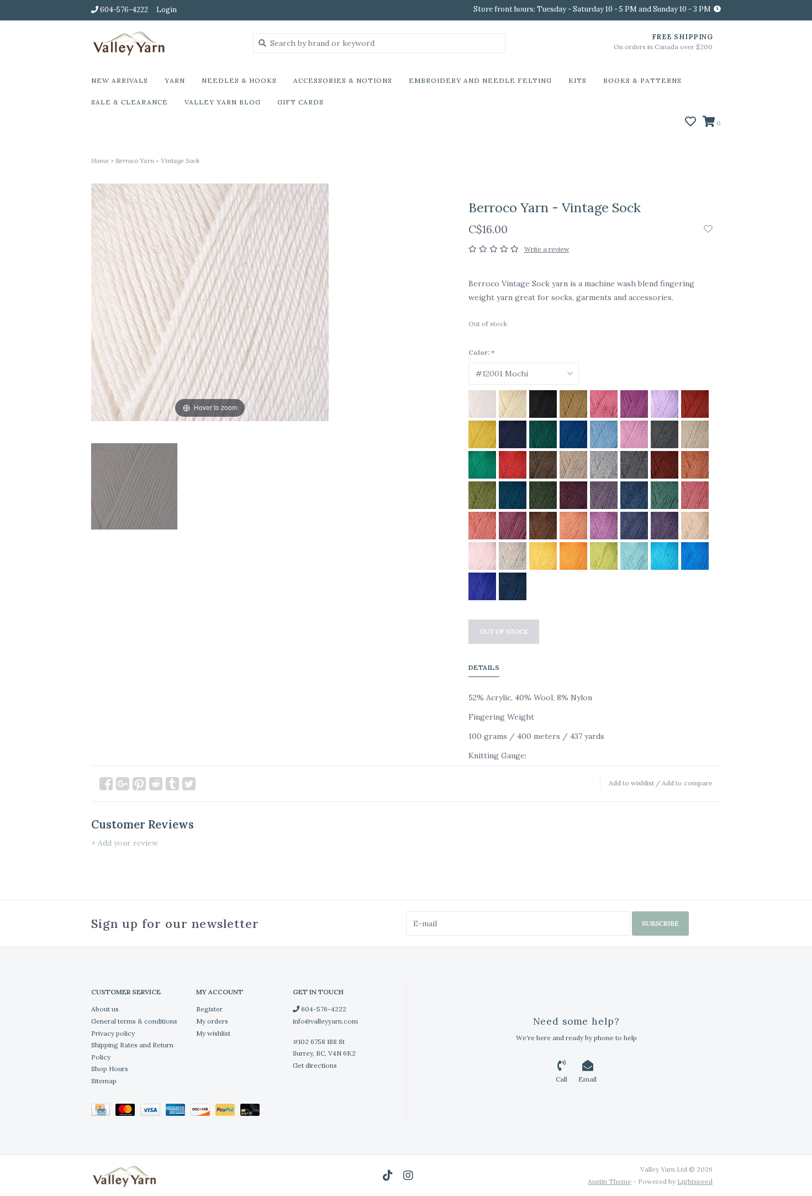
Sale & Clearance (129, 102)
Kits (577, 80)
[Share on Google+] (122, 783)
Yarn (175, 80)
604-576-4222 (322, 1009)
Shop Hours (109, 1068)
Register (209, 1009)
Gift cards (300, 102)
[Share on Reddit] (155, 783)
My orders (212, 1021)
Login (166, 9)
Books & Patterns (642, 80)
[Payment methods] (103, 1112)
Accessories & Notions (342, 80)
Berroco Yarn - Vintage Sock (157, 160)
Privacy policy (113, 1033)
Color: (481, 352)
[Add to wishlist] (708, 229)
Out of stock (503, 631)
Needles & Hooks (239, 80)
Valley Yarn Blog (222, 102)
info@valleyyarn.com (325, 1021)
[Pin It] (139, 783)
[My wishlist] (690, 123)
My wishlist (213, 1033)
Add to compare (687, 783)
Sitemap (104, 1081)
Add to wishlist (631, 783)
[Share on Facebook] (106, 783)
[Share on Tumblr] (172, 783)
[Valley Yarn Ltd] (163, 42)
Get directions (315, 1065)
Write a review (547, 249)
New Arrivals (119, 80)
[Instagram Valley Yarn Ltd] (408, 1175)
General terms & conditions (134, 1021)
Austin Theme (609, 1181)
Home (100, 160)
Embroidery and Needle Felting (480, 80)
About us (105, 1009)
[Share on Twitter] (189, 783)
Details (484, 667)
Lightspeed (695, 1181)
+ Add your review (124, 843)
